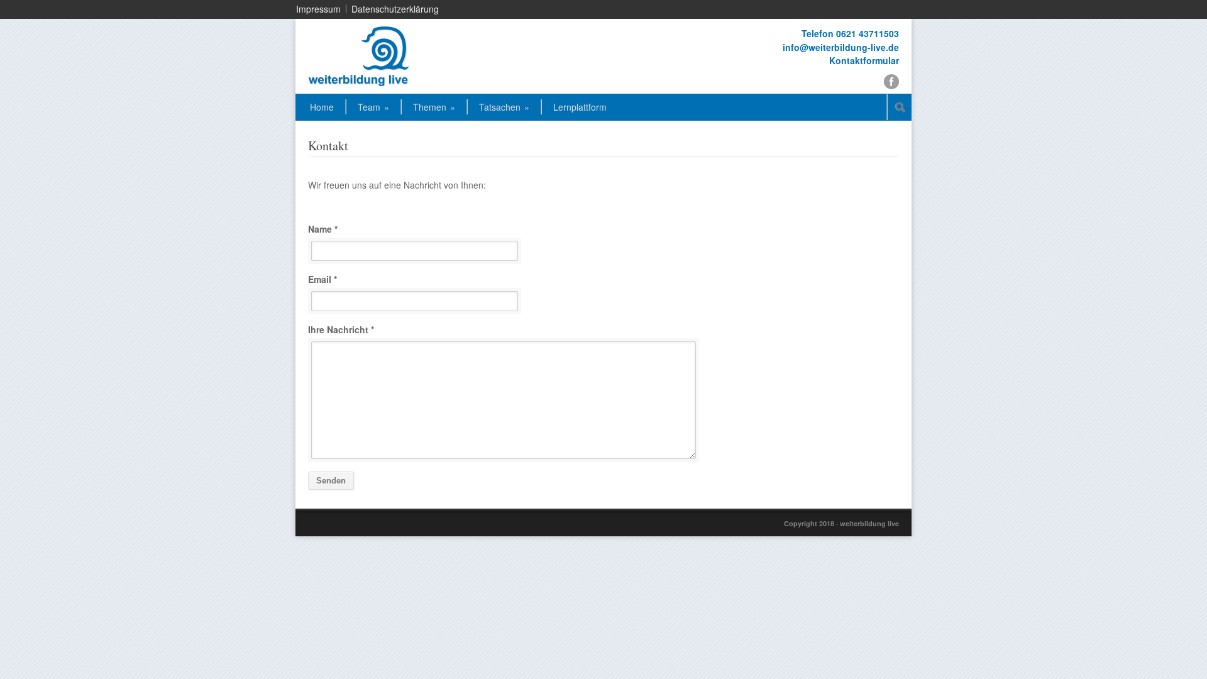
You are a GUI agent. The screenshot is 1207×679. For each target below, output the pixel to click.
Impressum (318, 8)
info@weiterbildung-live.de (841, 47)
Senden (331, 480)
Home (322, 107)
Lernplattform (580, 107)
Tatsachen (504, 107)
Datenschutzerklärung (395, 8)
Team (373, 107)
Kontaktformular (864, 60)
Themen (434, 107)
